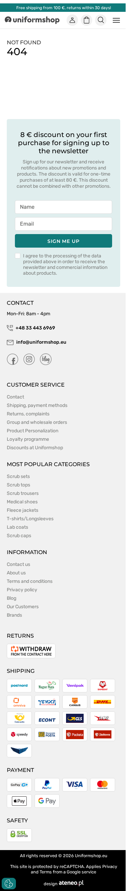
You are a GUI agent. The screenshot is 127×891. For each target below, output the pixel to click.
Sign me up (63, 241)
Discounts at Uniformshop (35, 448)
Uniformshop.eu (91, 855)
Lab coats (17, 527)
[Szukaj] (101, 20)
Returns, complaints (28, 414)
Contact (15, 397)
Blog (11, 598)
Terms (46, 871)
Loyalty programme (28, 439)
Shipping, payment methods (37, 405)
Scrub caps (19, 536)
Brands (14, 615)
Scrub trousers (23, 493)
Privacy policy (22, 590)
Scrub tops (18, 485)
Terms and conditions (29, 581)
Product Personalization (32, 431)
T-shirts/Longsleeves (30, 519)
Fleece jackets (22, 510)
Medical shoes (22, 502)
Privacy (109, 866)
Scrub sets (18, 476)
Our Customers (23, 607)
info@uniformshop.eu (41, 342)
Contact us (18, 564)
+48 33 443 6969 (35, 328)
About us (16, 573)
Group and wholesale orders (37, 422)
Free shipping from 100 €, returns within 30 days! (63, 7)
